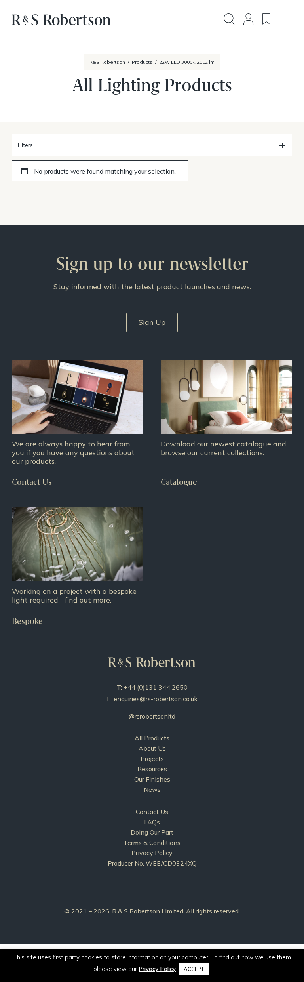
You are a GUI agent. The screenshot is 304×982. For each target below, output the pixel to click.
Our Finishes (152, 779)
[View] (226, 425)
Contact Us (152, 812)
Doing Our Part (152, 832)
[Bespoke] (77, 567)
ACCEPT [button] (194, 969)
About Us (152, 748)
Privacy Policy (152, 853)
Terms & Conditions (152, 843)
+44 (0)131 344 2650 (156, 687)
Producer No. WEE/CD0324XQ (152, 863)
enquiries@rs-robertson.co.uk (156, 699)
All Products (152, 738)
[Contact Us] (77, 425)
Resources (152, 769)
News (152, 789)
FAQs (152, 822)
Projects (152, 759)
